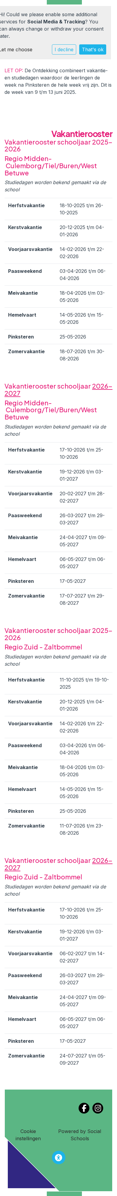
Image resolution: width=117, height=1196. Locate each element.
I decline (64, 49)
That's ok (93, 49)
